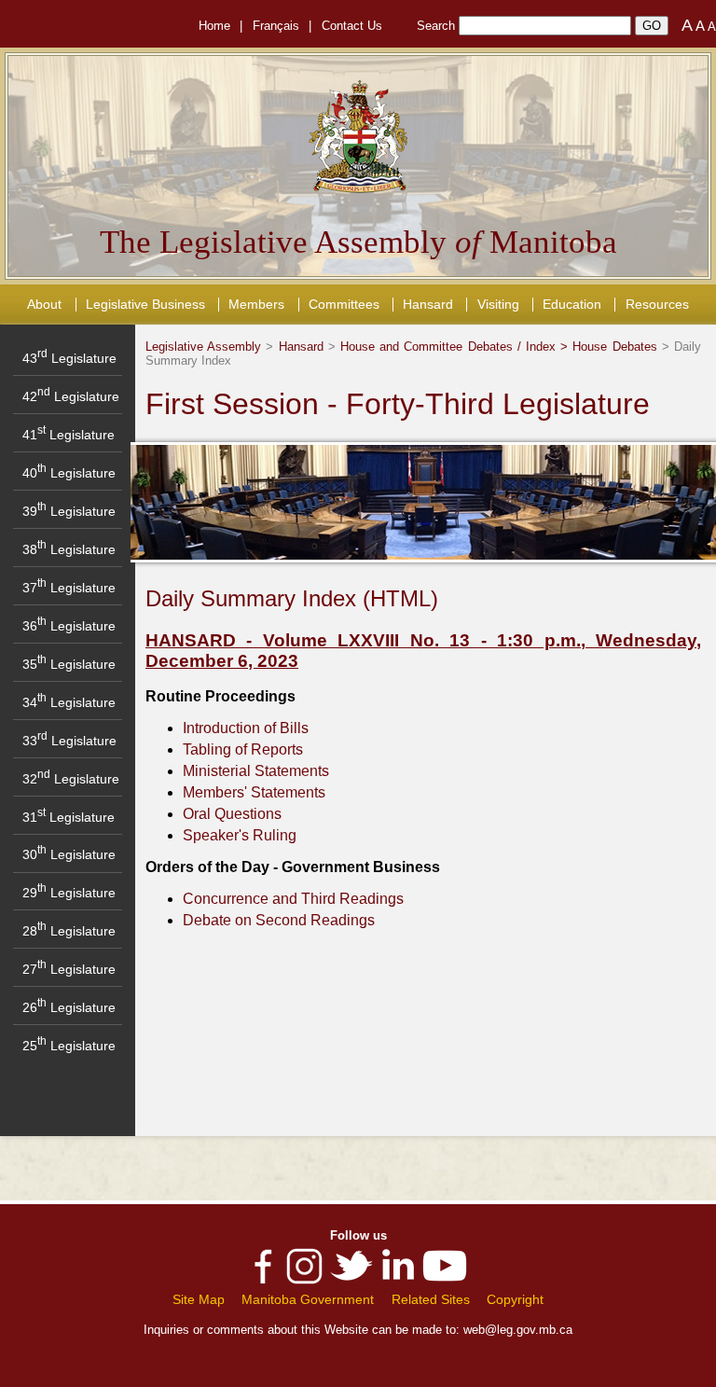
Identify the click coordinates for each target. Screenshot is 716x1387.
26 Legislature (69, 1007)
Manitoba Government (307, 1299)
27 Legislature (69, 969)
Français (276, 26)
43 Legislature (69, 358)
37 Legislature (69, 587)
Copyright (515, 1299)
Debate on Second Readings (279, 920)
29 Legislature (69, 892)
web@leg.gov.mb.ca (517, 1330)
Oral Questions (232, 814)
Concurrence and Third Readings (293, 899)
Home (214, 26)
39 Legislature (69, 511)
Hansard (428, 304)
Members (256, 304)
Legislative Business (145, 304)
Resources (657, 304)
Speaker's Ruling (239, 835)
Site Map (198, 1299)
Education (572, 304)
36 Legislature (69, 625)
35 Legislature (69, 664)
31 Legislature (68, 817)
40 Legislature (69, 472)
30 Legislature (69, 854)
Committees (344, 304)
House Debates (614, 347)
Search (436, 26)
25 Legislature (69, 1045)
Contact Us (352, 26)
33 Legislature (69, 740)
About (44, 304)
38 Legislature (69, 549)
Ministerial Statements (256, 771)
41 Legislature (68, 434)
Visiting (498, 304)
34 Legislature (69, 702)
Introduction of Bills (246, 728)
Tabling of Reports (243, 749)
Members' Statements (254, 792)
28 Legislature (69, 930)
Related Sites (431, 1299)
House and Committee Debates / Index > (456, 347)
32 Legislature (70, 778)
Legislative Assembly (203, 347)
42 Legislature (70, 396)
